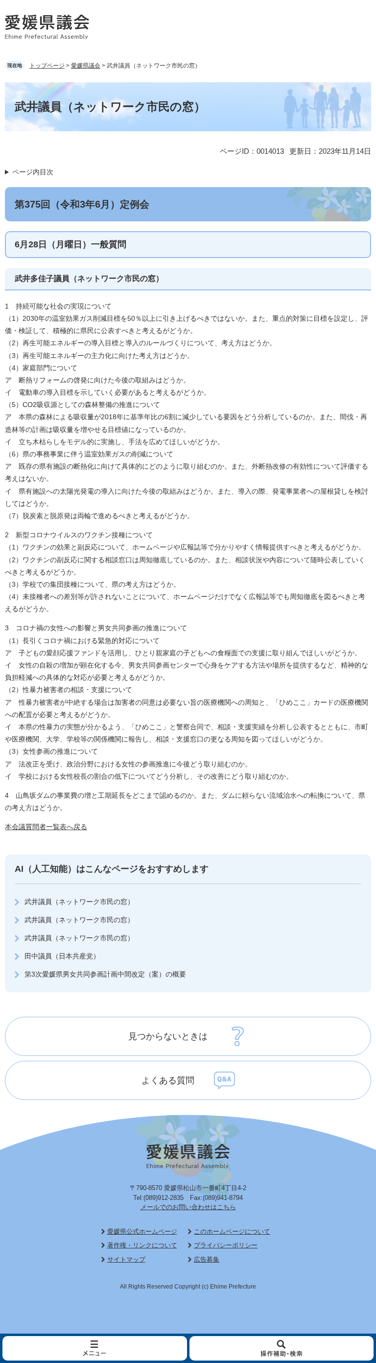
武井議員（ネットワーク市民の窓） (79, 902)
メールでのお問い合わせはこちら (188, 1207)
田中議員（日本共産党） (62, 956)
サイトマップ (126, 1259)
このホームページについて (232, 1231)
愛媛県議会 (85, 65)
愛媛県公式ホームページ (142, 1231)
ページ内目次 (32, 172)
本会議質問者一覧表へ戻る (46, 827)
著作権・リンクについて (142, 1245)
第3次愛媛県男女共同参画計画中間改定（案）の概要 (105, 974)
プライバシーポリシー (226, 1245)
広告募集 (206, 1259)
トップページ (47, 65)
